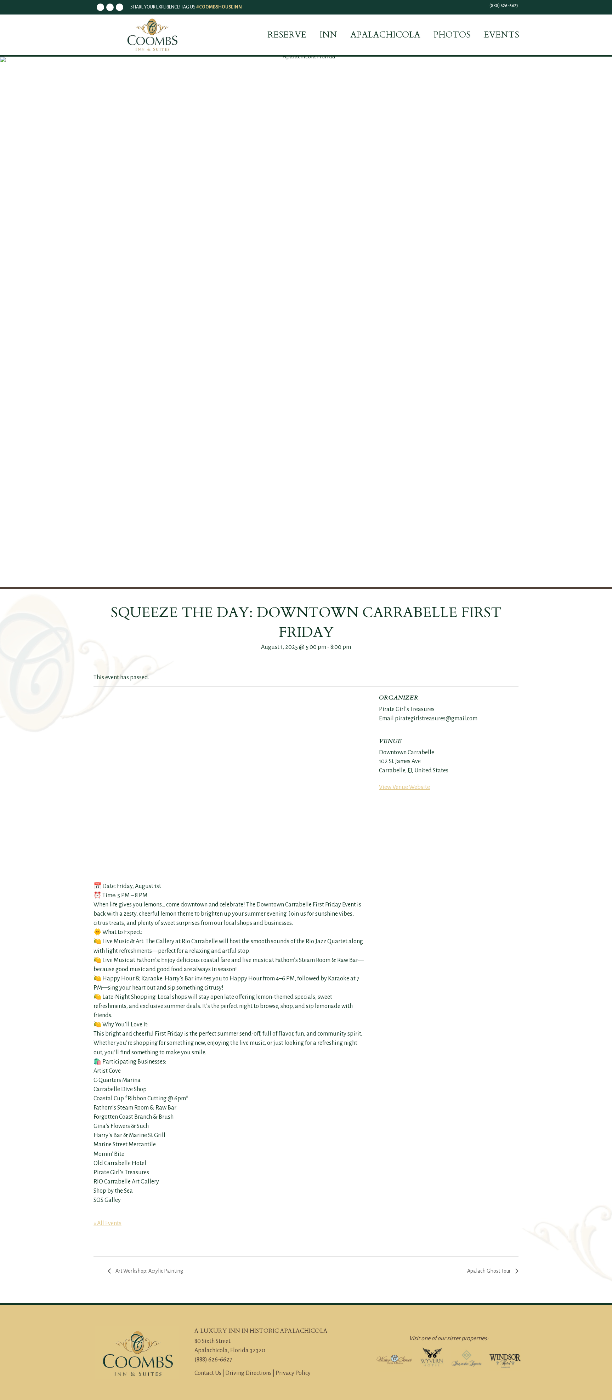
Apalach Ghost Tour (489, 1271)
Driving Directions (248, 1373)
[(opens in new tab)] (394, 1359)
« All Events (107, 1223)
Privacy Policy (293, 1373)
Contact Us (207, 1373)
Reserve (286, 35)
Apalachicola (385, 35)
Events (501, 35)
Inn (328, 35)
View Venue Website (404, 787)
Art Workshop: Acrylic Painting (148, 1271)
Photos (452, 35)
